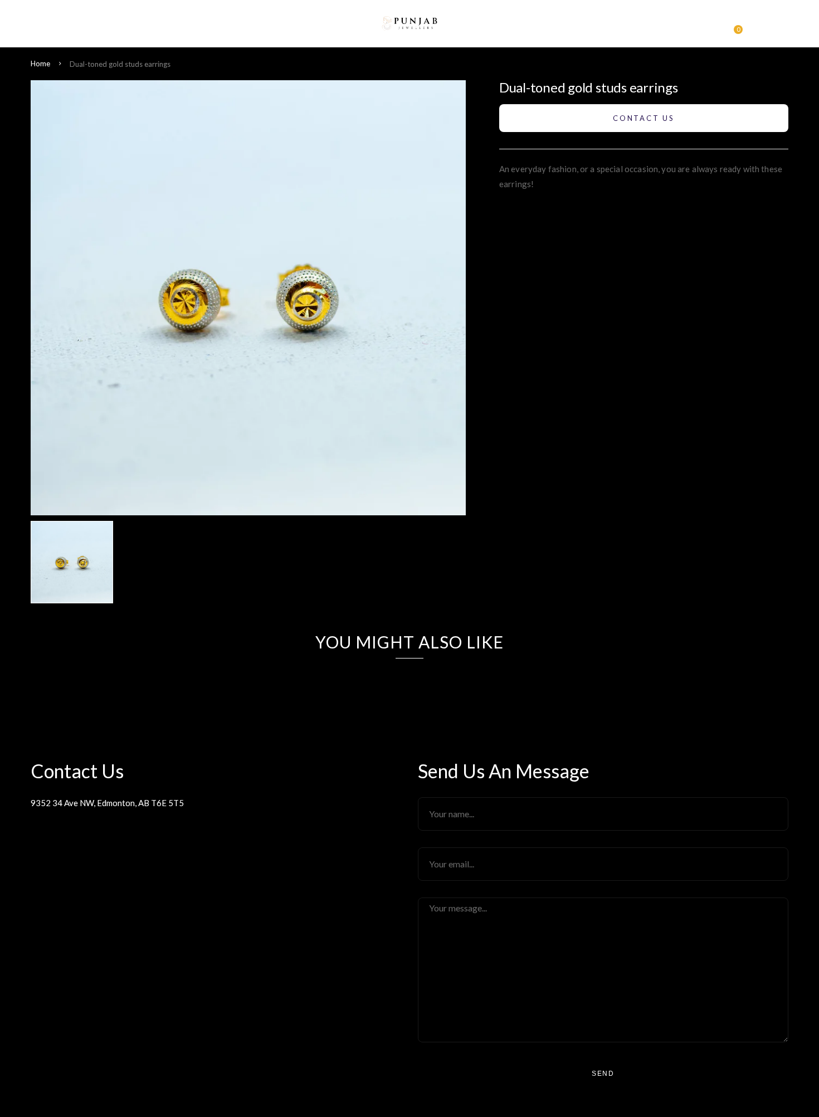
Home (40, 63)
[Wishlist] (713, 26)
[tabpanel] (75, 562)
